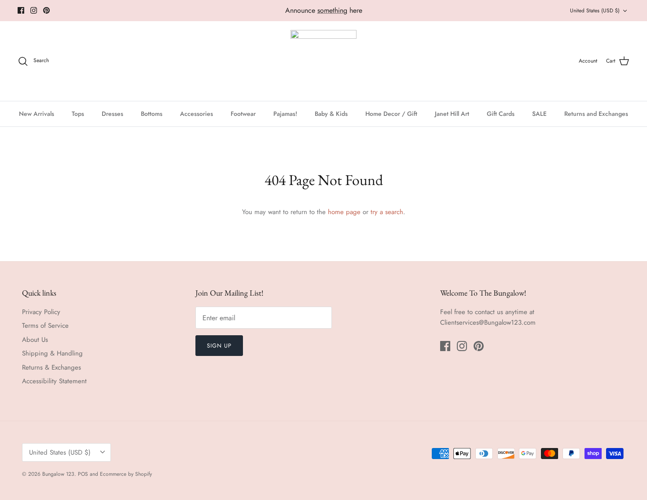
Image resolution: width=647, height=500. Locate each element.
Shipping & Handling (52, 353)
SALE (539, 113)
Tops (78, 113)
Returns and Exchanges (596, 113)
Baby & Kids (331, 113)
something (332, 10)
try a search (387, 212)
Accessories (196, 113)
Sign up (219, 345)
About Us (35, 339)
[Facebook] (21, 10)
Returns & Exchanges (51, 367)
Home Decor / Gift (391, 113)
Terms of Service (45, 325)
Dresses (112, 113)
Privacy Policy (41, 312)
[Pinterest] (46, 10)
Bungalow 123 (58, 474)
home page (344, 212)
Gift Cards (501, 113)
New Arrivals (36, 113)
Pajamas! (285, 113)
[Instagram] (33, 10)
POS (83, 474)
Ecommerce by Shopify (126, 474)
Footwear (243, 113)
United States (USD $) (595, 11)
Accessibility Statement (54, 381)
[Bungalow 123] (323, 61)
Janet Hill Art (452, 113)
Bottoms (151, 113)
